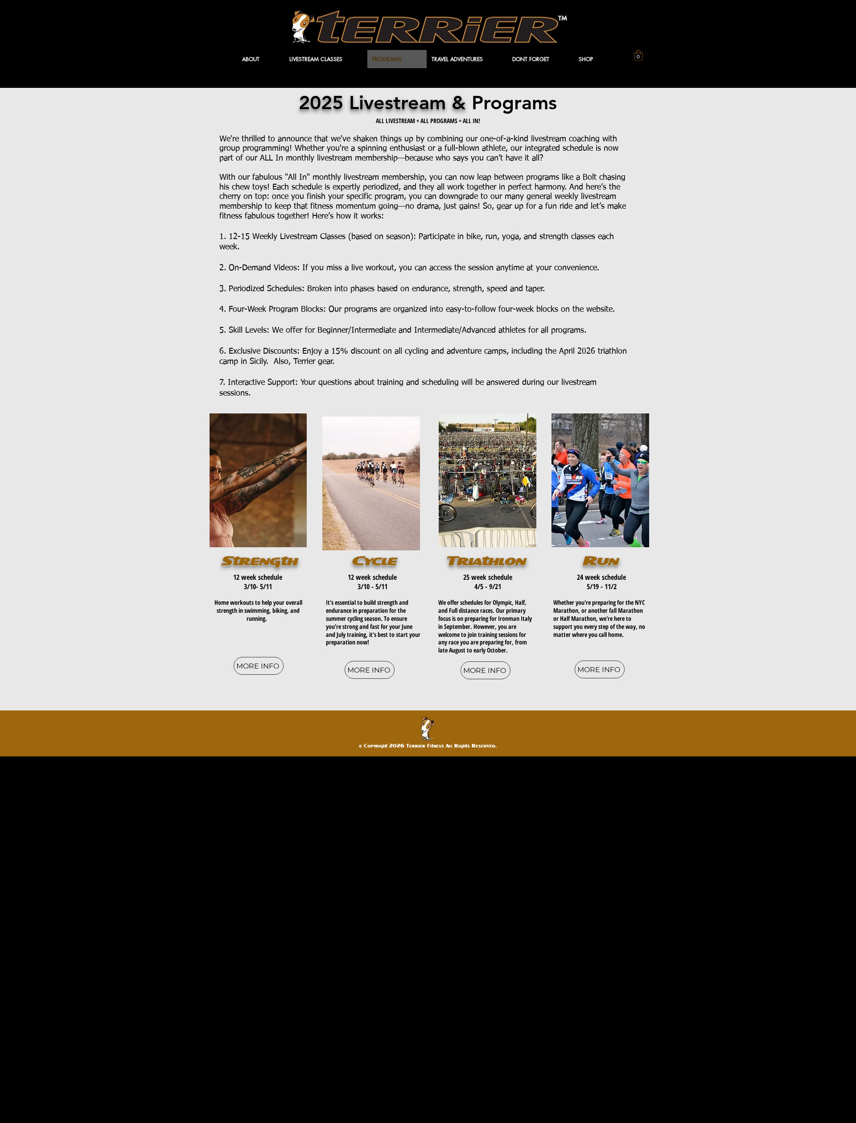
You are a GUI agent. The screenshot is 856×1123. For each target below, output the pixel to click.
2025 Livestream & (385, 102)
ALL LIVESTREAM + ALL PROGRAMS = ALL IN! (428, 120)
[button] (261, 59)
